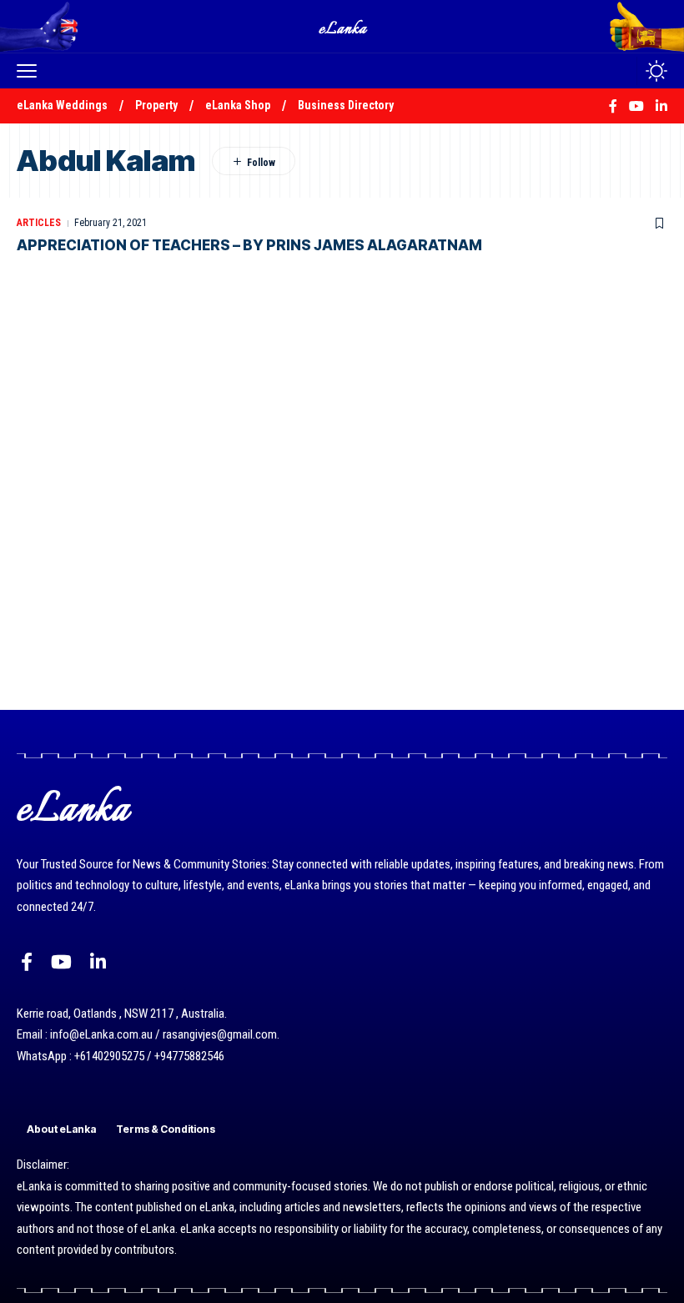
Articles (39, 223)
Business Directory (346, 105)
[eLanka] (343, 26)
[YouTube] (61, 962)
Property (156, 105)
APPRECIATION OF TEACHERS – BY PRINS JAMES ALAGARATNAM (249, 245)
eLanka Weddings (62, 105)
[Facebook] (27, 962)
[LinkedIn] (98, 962)
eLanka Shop (237, 105)
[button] (31, 70)
